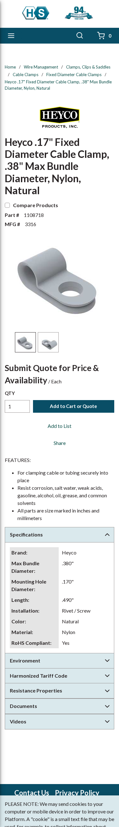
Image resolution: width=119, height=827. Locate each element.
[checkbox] (7, 205)
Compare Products (35, 205)
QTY (10, 393)
